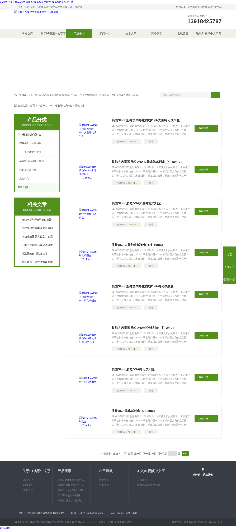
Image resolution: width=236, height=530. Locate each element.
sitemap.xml (215, 522)
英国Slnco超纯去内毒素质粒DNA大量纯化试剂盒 (146, 120)
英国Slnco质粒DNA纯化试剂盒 (133, 369)
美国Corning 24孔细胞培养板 (72, 490)
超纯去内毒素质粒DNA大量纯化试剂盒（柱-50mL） (147, 161)
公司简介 (28, 479)
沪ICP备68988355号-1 (120, 522)
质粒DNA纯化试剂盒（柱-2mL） (134, 411)
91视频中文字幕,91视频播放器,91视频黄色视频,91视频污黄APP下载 (36, 1)
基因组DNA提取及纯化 (31, 160)
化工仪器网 (190, 522)
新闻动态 (28, 484)
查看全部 (22, 187)
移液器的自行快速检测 (35, 253)
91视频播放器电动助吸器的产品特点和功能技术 (39, 228)
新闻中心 (105, 33)
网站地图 (5, 528)
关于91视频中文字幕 (53, 33)
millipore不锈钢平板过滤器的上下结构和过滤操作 (39, 219)
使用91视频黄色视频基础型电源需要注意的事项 (39, 245)
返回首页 (181, 7)
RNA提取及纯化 (27, 169)
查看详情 (203, 128)
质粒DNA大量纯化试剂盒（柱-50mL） (138, 244)
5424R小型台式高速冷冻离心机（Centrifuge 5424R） (72, 495)
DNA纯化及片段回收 (30, 143)
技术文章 (130, 33)
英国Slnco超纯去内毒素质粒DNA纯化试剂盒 (142, 286)
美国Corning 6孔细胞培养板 (72, 479)
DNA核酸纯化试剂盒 (61, 105)
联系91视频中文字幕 (211, 7)
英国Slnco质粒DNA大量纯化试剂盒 (136, 203)
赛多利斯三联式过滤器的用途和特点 (39, 262)
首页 (32, 105)
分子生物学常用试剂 (30, 152)
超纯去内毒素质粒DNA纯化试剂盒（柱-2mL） (144, 328)
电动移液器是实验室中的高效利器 (39, 236)
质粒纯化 (24, 178)
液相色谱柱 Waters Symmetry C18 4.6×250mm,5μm (72, 484)
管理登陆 (202, 522)
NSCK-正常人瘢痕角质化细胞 (72, 500)
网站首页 (27, 33)
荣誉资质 (156, 33)
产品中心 (79, 33)
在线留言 (192, 7)
